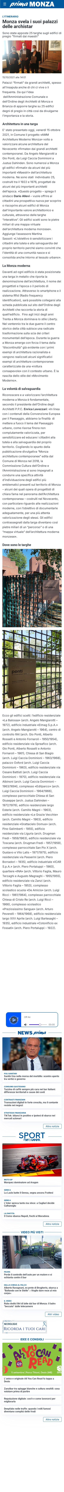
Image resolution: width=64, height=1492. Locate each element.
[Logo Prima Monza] (32, 4)
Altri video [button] (53, 1314)
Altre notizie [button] (52, 1126)
